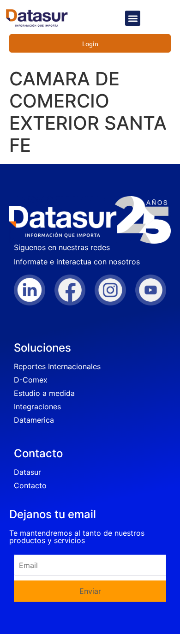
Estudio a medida (44, 393)
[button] (132, 18)
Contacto (30, 485)
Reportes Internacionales (57, 366)
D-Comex (31, 379)
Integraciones (37, 406)
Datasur (27, 472)
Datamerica (34, 420)
